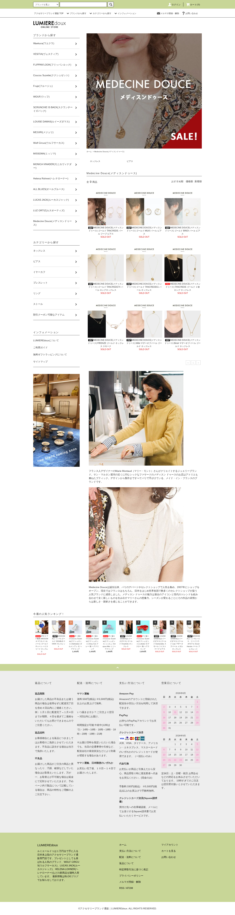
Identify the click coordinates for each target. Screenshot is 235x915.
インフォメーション (127, 13)
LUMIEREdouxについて (46, 340)
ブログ (74, 876)
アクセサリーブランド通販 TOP (48, 13)
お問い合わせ (191, 13)
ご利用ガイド (40, 347)
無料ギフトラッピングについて (50, 354)
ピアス (130, 161)
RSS (121, 888)
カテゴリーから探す (102, 13)
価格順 (189, 181)
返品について (126, 863)
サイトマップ (40, 361)
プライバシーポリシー (131, 875)
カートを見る (168, 850)
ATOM (129, 888)
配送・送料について (130, 857)
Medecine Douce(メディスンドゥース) (109, 151)
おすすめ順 (177, 181)
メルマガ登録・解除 (170, 13)
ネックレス (95, 161)
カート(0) (195, 4)
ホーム (89, 151)
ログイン (176, 4)
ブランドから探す (78, 13)
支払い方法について (130, 850)
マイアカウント (169, 844)
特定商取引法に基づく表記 (133, 869)
